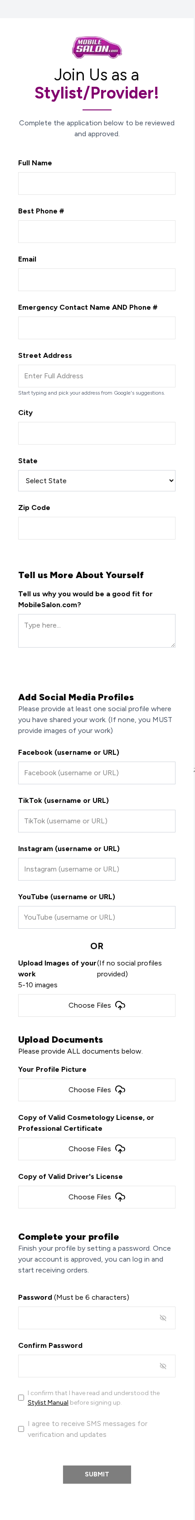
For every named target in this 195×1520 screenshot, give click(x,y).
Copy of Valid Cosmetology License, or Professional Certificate (86, 1123)
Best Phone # (41, 211)
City (25, 412)
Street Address (45, 355)
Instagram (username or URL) (69, 848)
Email (27, 259)
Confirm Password (50, 1345)
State (28, 460)
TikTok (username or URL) (63, 800)
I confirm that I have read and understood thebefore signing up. (94, 1397)
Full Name (35, 162)
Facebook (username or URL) (68, 752)
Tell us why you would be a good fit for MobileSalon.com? (85, 599)
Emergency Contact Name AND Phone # (87, 307)
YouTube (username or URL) (66, 896)
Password (73, 1297)
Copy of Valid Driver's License (70, 1176)
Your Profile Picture (52, 1069)
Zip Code (34, 507)
